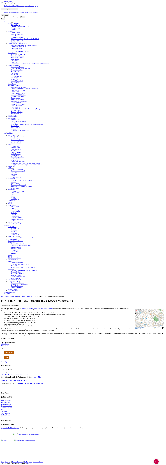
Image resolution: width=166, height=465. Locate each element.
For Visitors (14, 231)
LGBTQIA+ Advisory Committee (20, 51)
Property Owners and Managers (19, 284)
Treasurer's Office (16, 113)
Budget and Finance (13, 23)
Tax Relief (14, 265)
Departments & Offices (14, 85)
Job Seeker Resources (17, 34)
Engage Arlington (12, 115)
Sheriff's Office (15, 126)
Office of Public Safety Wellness (20, 130)
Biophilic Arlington (16, 48)
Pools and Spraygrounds (17, 217)
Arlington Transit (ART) (17, 191)
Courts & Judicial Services (18, 95)
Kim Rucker (14, 74)
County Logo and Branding (18, 161)
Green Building (15, 172)
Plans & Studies (12, 166)
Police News (14, 160)
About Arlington (8, 133)
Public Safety (11, 118)
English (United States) (21, 6)
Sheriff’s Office (15, 110)
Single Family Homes (17, 286)
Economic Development (17, 96)
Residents (6, 225)
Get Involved (14, 60)
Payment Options (15, 272)
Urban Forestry (15, 188)
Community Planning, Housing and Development (24, 88)
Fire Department (15, 98)
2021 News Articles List (26, 296)
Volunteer (13, 129)
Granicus (29, 463)
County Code (14, 62)
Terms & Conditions (17, 462)
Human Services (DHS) (17, 102)
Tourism (10, 203)
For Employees (5, 415)
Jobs (2, 409)
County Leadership (13, 65)
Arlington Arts (15, 228)
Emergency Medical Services (19, 101)
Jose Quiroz (14, 73)
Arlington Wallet (15, 28)
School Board (15, 71)
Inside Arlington (15, 158)
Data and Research (13, 135)
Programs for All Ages (17, 219)
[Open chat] (156, 461)
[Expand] (12, 22)
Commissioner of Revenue (18, 87)
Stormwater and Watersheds (18, 185)
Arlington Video (15, 147)
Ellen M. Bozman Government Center (14, 375)
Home (2, 296)
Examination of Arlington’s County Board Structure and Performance (30, 63)
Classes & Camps (12, 239)
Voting (9, 132)
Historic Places (15, 234)
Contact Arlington (38, 462)
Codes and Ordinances (17, 169)
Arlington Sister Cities (14, 222)
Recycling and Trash (13, 281)
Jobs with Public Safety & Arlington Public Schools (25, 39)
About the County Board (18, 54)
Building (10, 168)
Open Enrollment (15, 42)
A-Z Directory (5, 402)
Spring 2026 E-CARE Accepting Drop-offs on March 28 (26, 164)
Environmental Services (17, 99)
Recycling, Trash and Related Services (21, 186)
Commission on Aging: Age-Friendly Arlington (24, 45)
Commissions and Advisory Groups (17, 43)
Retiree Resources (16, 36)
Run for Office (15, 251)
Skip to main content (6, 1)
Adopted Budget (15, 25)
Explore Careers (15, 32)
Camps (13, 208)
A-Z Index (7, 293)
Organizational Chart (16, 70)
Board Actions (15, 59)
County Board (11, 53)
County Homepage (6, 462)
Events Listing (15, 155)
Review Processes (16, 177)
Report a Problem (6, 406)
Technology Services (16, 112)
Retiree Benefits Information (19, 37)
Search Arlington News (17, 157)
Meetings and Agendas (17, 57)
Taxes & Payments (16, 275)
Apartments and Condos (17, 283)
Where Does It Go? (16, 287)
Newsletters (14, 150)
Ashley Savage (5, 344)
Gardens (13, 182)
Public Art (14, 233)
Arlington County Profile (18, 137)
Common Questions (7, 408)
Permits (13, 175)
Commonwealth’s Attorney (18, 121)
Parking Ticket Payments (18, 276)
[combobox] (9, 9)
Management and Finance (18, 104)
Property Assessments (17, 262)
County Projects (12, 84)
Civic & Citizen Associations (19, 244)
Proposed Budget (15, 29)
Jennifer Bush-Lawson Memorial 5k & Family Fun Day (37, 308)
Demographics (15, 138)
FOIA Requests (5, 413)
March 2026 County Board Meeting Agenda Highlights (26, 163)
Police (6, 357)
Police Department (16, 107)
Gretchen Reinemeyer (17, 76)
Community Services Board (18, 46)
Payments (10, 269)
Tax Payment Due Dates (17, 273)
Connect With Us (15, 149)
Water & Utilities (12, 289)
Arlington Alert (15, 119)
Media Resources (15, 154)
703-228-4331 (4, 345)
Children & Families (13, 236)
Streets (13, 197)
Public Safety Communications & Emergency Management (27, 109)
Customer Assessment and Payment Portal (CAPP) (25, 270)
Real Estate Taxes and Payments (20, 264)
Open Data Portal (16, 143)
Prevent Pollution (15, 183)
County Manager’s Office (18, 93)
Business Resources (9, 292)
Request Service (6, 404)
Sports (13, 220)
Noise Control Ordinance (14, 258)
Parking (13, 196)
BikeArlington (15, 192)
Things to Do (11, 205)
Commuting (14, 194)
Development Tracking (17, 140)
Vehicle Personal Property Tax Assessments (23, 267)
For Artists (14, 230)
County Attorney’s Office (18, 90)
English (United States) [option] (21, 12)
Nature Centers (15, 216)
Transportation (11, 189)
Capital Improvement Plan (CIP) (20, 26)
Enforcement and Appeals (18, 171)
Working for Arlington (17, 40)
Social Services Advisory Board (19, 49)
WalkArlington (15, 199)
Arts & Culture (15, 206)
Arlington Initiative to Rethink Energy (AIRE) (23, 180)
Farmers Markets (15, 211)
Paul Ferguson (15, 82)
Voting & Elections (13, 290)
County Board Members (17, 56)
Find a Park (14, 213)
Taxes (9, 261)
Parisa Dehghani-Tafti (17, 81)
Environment (11, 178)
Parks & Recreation (16, 105)
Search (2, 17)
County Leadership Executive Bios (20, 68)
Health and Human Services (15, 241)
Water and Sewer (15, 278)
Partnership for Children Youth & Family (22, 237)
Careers (10, 31)
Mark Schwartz (15, 79)
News (9, 144)
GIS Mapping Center (17, 141)
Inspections (14, 174)
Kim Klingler (14, 77)
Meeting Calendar (12, 116)
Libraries (13, 214)
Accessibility (5, 417)
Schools (10, 202)
